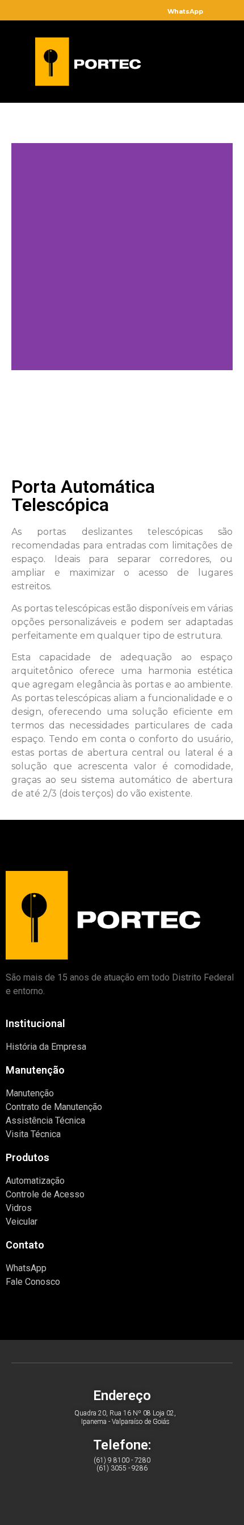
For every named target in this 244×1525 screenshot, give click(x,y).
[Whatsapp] (93, 1494)
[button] (181, 59)
